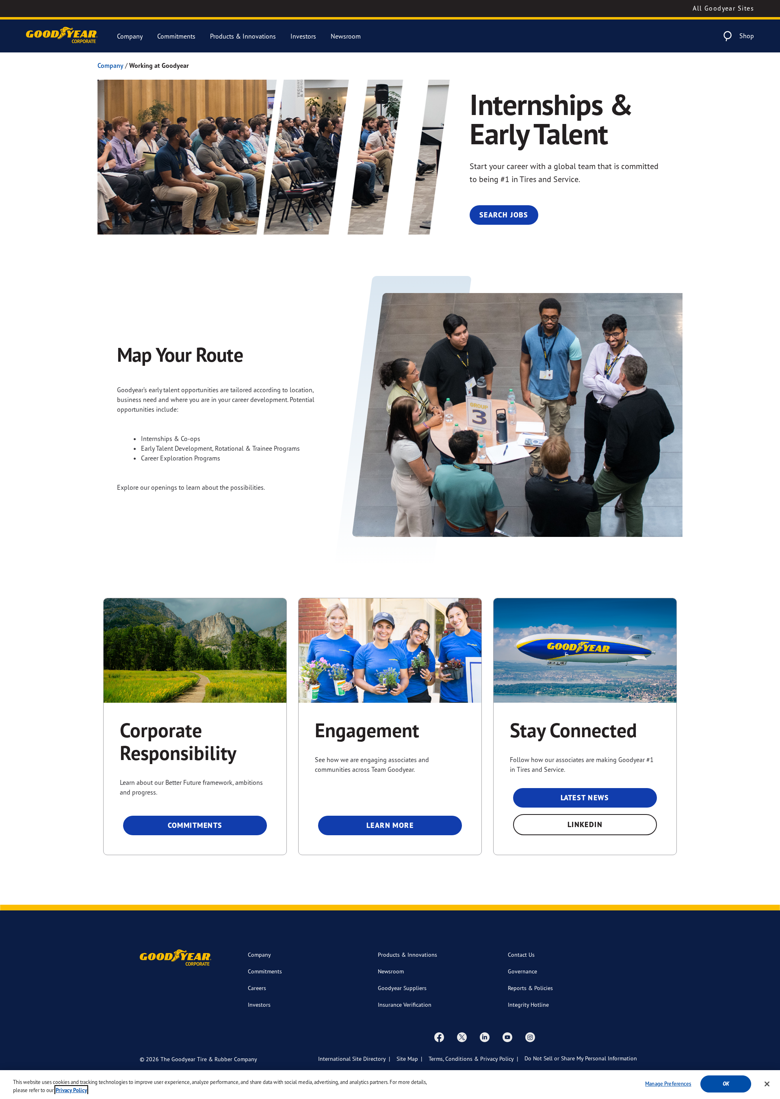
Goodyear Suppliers (402, 987)
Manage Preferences (668, 1083)
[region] (390, 1084)
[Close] (767, 1084)
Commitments (176, 36)
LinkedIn (585, 824)
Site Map (407, 1058)
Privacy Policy (71, 1090)
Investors (303, 36)
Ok (726, 1083)
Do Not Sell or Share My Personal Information (580, 1058)
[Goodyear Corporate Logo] (62, 36)
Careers (257, 987)
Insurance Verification (404, 1004)
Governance (522, 971)
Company (130, 36)
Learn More (390, 825)
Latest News (585, 797)
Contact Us (521, 954)
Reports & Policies (530, 987)
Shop (746, 36)
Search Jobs (504, 214)
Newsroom (346, 36)
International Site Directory (352, 1058)
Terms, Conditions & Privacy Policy (471, 1058)
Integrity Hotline (528, 1004)
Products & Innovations (243, 36)
